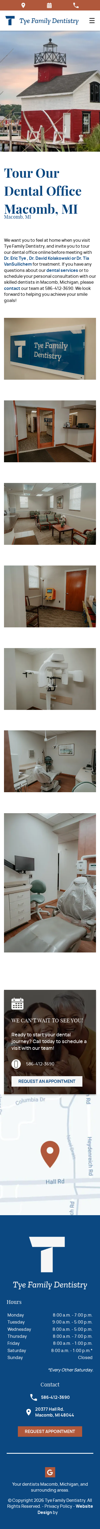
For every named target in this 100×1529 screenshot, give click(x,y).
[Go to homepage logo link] (50, 1263)
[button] (49, 5)
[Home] (42, 20)
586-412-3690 (40, 1064)
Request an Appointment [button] (46, 1081)
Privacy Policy (58, 1506)
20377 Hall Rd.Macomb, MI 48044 (54, 1412)
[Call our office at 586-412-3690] (76, 5)
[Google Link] (50, 1472)
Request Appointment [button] (50, 1432)
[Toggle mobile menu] (92, 21)
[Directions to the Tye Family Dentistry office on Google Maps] (23, 5)
